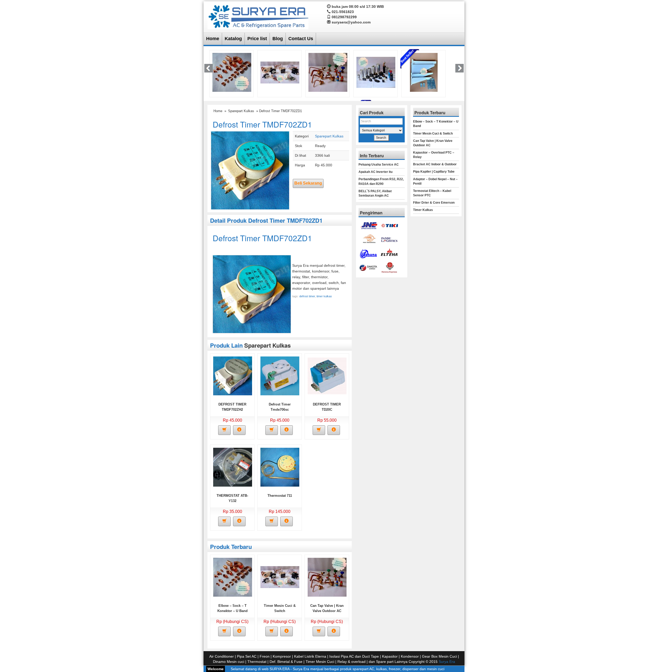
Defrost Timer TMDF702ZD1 (262, 124)
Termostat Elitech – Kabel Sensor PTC (432, 193)
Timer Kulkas (423, 210)
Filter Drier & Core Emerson (434, 202)
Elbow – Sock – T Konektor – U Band (435, 124)
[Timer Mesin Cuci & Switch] (279, 72)
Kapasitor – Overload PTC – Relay (433, 155)
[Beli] (224, 430)
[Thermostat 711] (279, 467)
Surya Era (447, 661)
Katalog (233, 38)
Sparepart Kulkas (241, 111)
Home (212, 38)
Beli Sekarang (308, 183)
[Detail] (239, 430)
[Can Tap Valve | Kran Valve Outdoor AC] (327, 72)
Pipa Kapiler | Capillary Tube (434, 171)
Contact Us (300, 38)
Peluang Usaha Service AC (379, 164)
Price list (257, 38)
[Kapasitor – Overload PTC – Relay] (375, 72)
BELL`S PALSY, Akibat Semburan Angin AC (375, 193)
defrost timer (307, 296)
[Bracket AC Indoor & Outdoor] (424, 72)
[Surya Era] (257, 15)
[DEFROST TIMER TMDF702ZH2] (232, 375)
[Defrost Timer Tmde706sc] (279, 375)
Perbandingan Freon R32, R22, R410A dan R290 (381, 181)
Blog (277, 38)
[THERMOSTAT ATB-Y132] (232, 467)
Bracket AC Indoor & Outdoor (435, 164)
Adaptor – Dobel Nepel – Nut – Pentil (435, 181)
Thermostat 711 (279, 496)
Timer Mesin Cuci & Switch (433, 133)
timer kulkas (324, 296)
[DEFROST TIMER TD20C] (327, 375)
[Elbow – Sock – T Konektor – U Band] (231, 72)
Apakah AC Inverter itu (375, 172)
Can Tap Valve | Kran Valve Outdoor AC (432, 143)
